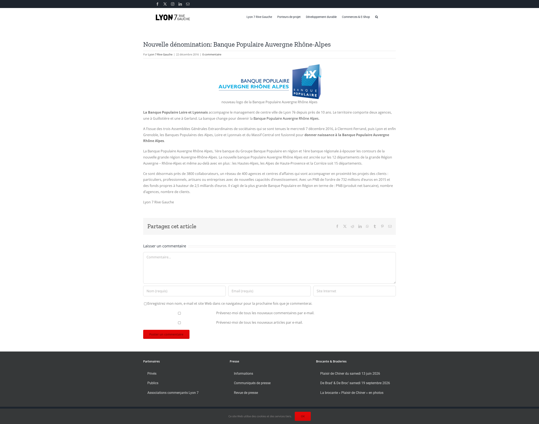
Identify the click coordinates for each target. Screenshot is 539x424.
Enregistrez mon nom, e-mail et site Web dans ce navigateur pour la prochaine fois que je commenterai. (229, 303)
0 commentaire (211, 54)
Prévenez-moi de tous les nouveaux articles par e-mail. (259, 322)
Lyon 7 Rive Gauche (160, 54)
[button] (376, 17)
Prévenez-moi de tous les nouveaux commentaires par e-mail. (265, 313)
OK (303, 416)
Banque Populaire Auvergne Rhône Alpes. (286, 118)
